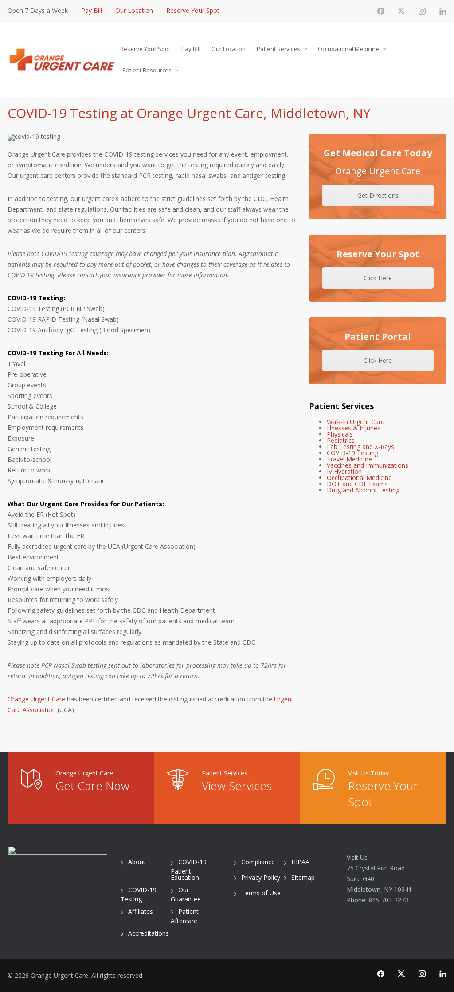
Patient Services (278, 49)
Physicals (340, 434)
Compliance (258, 862)
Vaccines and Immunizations (367, 465)
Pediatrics (341, 440)
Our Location (134, 10)
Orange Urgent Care (36, 699)
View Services (237, 786)
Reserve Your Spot (192, 10)
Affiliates (140, 911)
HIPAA (300, 862)
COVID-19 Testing (352, 453)
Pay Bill (91, 10)
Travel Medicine (349, 459)
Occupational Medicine (348, 49)
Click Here (378, 278)
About (136, 862)
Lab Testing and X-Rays (360, 446)
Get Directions (378, 195)
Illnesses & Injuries (353, 428)
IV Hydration (344, 471)
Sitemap (303, 877)
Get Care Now (92, 786)
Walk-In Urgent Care (355, 421)
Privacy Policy (260, 877)
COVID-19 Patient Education (189, 870)
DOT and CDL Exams (357, 484)
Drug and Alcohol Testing (363, 490)
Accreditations (148, 933)
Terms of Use (261, 893)
